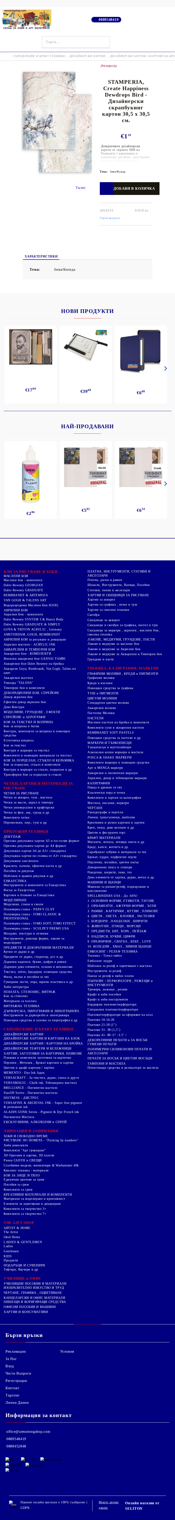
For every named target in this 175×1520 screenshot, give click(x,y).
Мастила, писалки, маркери (108, 803)
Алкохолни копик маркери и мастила (115, 752)
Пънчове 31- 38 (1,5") (104, 1030)
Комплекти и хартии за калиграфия (114, 797)
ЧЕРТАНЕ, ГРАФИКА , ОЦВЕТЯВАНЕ (33, 1292)
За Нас (11, 1359)
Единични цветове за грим (24, 1179)
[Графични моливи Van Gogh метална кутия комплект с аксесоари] (30, 346)
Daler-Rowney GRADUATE (23, 590)
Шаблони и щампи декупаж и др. (29, 876)
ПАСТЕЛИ (95, 718)
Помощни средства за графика (110, 688)
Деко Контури (14, 707)
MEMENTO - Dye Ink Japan (24, 1072)
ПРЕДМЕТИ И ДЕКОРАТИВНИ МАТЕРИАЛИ (39, 947)
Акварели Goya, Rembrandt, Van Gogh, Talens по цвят (40, 671)
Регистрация (16, 1381)
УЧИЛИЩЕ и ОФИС (22, 1278)
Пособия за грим (16, 1184)
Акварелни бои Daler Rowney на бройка (34, 663)
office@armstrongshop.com (28, 1431)
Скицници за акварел (104, 620)
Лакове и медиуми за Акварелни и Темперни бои (125, 654)
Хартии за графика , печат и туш (112, 604)
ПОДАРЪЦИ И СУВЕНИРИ (24, 1265)
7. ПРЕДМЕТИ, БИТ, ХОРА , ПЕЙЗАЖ (117, 931)
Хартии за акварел (101, 599)
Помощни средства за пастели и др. (115, 738)
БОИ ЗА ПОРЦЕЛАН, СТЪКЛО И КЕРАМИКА (39, 760)
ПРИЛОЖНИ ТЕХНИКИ (26, 831)
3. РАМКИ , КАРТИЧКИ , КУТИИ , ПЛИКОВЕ (123, 911)
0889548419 (108, 19)
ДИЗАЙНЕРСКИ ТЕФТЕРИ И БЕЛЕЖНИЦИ (38, 1048)
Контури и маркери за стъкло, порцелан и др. (38, 769)
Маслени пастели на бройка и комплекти (118, 722)
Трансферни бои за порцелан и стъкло (33, 774)
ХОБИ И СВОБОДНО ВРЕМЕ (26, 1136)
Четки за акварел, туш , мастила (28, 797)
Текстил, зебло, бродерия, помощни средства (38, 972)
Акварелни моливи (102, 708)
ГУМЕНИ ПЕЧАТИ (102, 1044)
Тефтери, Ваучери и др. (21, 1269)
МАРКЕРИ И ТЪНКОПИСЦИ (110, 743)
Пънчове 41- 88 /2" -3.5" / (107, 1035)
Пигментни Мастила (19, 1117)
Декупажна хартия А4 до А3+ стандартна (35, 851)
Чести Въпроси (18, 1373)
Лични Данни (17, 1402)
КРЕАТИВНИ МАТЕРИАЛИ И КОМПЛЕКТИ (38, 1194)
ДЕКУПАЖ (12, 836)
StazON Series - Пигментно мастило (31, 1093)
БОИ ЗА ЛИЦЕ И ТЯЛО (22, 1175)
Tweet (80, 188)
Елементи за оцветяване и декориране (32, 1203)
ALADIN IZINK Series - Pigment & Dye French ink (41, 1112)
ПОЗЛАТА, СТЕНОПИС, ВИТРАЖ (30, 992)
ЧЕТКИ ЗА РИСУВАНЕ (21, 793)
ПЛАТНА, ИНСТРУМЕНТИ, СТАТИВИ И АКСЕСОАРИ (119, 573)
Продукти (11, 1260)
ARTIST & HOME (17, 1228)
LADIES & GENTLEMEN (23, 1242)
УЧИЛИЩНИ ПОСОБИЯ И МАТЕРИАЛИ (35, 1283)
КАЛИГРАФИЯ (99, 783)
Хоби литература (16, 987)
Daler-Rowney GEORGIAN (23, 585)
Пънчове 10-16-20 (101, 1019)
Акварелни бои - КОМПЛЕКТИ (27, 653)
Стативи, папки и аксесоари (109, 590)
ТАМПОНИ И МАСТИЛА (107, 1063)
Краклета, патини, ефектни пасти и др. (33, 866)
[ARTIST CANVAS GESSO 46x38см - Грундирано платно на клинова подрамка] (85, 468)
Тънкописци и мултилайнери (109, 747)
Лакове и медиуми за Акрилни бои (114, 649)
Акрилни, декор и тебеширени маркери (117, 778)
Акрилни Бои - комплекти (23, 614)
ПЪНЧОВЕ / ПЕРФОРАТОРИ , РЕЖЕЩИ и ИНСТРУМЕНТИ (120, 983)
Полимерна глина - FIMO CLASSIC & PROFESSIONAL (32, 916)
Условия (67, 1351)
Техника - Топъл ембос (105, 955)
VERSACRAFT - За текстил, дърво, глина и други (41, 1077)
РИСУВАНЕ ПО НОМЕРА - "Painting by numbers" (41, 1140)
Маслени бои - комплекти (23, 580)
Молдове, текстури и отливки (26, 933)
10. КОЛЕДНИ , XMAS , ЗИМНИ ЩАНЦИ (119, 946)
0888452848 (16, 1446)
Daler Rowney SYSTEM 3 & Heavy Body (33, 619)
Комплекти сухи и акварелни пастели (116, 727)
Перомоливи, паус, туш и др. (26, 822)
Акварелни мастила (18, 678)
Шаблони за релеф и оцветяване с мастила (120, 966)
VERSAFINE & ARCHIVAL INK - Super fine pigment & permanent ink (43, 1105)
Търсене (12, 1395)
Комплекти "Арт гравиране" (25, 1150)
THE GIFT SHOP (19, 1223)
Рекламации (15, 1351)
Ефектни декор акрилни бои (25, 702)
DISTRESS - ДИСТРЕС (21, 1098)
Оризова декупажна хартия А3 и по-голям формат (41, 841)
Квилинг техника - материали (26, 1170)
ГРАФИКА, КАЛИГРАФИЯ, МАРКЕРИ (123, 668)
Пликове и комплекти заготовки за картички (37, 1057)
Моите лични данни (109, 1505)
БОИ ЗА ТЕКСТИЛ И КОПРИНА (28, 722)
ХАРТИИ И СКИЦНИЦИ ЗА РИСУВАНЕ (118, 595)
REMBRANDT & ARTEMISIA (26, 595)
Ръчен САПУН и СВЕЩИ (23, 1160)
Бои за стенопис (16, 996)
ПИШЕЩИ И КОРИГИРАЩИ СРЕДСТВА (35, 1302)
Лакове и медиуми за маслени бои (113, 644)
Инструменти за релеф (104, 971)
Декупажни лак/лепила (21, 861)
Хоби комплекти (16, 1145)
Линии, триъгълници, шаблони (111, 817)
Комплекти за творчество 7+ (25, 1213)
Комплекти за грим (18, 1189)
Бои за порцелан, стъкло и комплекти (32, 764)
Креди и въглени (100, 683)
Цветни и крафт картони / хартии (29, 1067)
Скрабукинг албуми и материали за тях (117, 852)
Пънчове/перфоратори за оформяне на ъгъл (120, 1014)
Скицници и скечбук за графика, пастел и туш (123, 625)
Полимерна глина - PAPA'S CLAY (29, 909)
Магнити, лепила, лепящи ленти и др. (116, 842)
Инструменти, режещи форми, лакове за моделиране (34, 940)
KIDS (8, 1256)
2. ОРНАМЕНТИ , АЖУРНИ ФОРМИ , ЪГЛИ (122, 906)
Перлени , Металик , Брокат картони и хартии (39, 1062)
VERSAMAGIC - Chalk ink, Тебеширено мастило (40, 1082)
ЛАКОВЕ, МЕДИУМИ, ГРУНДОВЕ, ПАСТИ (121, 639)
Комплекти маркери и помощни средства (118, 762)
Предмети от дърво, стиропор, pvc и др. (34, 956)
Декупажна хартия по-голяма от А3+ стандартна (40, 856)
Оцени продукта (110, 218)
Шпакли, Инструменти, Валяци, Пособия (119, 585)
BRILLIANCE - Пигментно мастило (31, 1087)
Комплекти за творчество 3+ (25, 1208)
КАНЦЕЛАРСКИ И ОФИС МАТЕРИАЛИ (34, 1297)
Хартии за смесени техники (108, 610)
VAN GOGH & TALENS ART (25, 600)
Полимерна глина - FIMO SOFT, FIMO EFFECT (40, 923)
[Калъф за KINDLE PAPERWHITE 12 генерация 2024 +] (140, 350)
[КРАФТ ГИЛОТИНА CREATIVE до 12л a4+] (85, 349)
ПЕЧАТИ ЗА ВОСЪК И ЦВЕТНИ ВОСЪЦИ (120, 1058)
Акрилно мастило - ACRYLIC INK (29, 644)
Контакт (12, 1388)
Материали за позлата (20, 1001)
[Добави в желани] (106, 188)
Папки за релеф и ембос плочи (111, 976)
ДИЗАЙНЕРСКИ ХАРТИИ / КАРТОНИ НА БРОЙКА (43, 1043)
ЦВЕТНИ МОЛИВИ (102, 698)
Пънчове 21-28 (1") (102, 1024)
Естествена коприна (18, 740)
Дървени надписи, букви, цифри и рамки (35, 961)
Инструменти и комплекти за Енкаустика (35, 885)
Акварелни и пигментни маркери (113, 773)
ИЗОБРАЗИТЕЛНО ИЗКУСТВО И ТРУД (34, 1287)
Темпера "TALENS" (18, 683)
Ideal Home (12, 1237)
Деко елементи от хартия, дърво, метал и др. (121, 877)
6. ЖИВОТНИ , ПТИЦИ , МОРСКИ (114, 926)
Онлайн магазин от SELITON (142, 1505)
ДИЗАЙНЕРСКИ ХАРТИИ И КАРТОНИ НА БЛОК (42, 1038)
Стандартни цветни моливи (108, 702)
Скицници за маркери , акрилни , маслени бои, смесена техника (124, 632)
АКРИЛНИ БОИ (16, 610)
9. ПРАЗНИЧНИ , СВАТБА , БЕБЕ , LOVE (119, 941)
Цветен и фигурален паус (107, 832)
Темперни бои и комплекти (24, 688)
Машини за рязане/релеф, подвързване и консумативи (118, 889)
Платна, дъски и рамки (105, 580)
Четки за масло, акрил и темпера (28, 802)
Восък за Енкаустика (19, 890)
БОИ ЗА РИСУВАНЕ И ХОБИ (30, 572)
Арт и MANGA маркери (105, 767)
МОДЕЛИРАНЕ (15, 900)
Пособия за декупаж (19, 871)
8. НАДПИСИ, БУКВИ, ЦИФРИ (111, 936)
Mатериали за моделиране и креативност (34, 1198)
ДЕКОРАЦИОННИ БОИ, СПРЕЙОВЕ (31, 693)
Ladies (8, 1246)
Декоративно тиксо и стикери (110, 867)
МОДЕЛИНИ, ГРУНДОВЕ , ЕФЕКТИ (32, 712)
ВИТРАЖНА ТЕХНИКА (22, 1006)
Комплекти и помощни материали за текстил (38, 755)
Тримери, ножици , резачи (108, 989)
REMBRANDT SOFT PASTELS (111, 732)
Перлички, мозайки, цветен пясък (113, 862)
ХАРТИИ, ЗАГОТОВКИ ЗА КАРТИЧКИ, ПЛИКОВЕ (43, 1053)
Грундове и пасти (101, 659)
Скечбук (94, 615)
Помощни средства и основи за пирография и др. (41, 1020)
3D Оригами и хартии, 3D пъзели (29, 1155)
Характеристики (41, 256)
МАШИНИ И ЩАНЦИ (104, 882)
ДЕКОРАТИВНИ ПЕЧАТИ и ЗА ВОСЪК (117, 1040)
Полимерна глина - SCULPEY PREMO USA (36, 928)
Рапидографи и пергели (105, 812)
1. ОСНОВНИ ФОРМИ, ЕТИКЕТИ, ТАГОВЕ (121, 901)
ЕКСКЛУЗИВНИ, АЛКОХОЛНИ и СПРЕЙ (35, 1122)
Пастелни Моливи (101, 713)
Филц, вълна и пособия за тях (26, 977)
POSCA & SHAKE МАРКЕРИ (109, 757)
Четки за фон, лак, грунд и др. (27, 812)
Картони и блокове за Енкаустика (29, 895)
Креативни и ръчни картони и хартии (116, 822)
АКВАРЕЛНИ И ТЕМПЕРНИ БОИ (29, 649)
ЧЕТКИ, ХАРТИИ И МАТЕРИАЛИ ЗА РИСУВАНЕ (38, 786)
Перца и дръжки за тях (105, 787)
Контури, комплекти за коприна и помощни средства (37, 733)
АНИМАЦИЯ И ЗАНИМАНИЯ (31, 1131)
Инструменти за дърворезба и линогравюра (36, 1015)
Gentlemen (11, 1251)
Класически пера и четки (106, 792)
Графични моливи (101, 678)
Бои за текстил (15, 745)
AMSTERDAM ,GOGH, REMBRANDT (32, 634)
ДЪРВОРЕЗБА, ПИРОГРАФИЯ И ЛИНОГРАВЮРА (41, 1011)
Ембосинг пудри (100, 961)
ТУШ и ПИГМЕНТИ (103, 693)
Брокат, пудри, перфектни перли (112, 857)
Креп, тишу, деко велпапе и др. (111, 827)
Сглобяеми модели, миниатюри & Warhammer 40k (41, 1165)
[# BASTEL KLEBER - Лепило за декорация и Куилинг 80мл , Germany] (31, 474)
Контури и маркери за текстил (26, 750)
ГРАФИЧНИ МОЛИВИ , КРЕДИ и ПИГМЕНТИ (123, 673)
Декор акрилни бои (18, 697)
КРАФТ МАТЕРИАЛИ (104, 838)
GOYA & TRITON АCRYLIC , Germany (33, 629)
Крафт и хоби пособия (104, 994)
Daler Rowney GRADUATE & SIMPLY (32, 624)
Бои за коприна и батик (21, 726)
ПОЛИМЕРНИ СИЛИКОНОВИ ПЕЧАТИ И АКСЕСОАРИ (120, 1051)
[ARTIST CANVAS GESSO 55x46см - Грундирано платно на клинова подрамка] (140, 468)
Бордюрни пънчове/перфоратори (112, 1004)
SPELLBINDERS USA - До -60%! (113, 896)
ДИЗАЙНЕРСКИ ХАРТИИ (87, 56)
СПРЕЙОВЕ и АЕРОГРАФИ (25, 717)
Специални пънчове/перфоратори (113, 1009)
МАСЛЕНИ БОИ (16, 576)
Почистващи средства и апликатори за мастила (123, 1067)
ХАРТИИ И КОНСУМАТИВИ (26, 1312)
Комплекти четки (16, 817)
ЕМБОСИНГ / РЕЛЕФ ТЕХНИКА (113, 951)
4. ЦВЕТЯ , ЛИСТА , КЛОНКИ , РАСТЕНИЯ (121, 916)
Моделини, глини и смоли (24, 904)
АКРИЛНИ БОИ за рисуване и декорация (35, 639)
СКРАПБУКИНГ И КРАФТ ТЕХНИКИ (39, 56)
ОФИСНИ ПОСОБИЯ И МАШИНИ (30, 1307)
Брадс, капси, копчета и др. (108, 847)
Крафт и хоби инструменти (108, 999)
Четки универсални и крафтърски (29, 807)
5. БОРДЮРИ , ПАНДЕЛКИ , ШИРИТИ (118, 921)
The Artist (11, 1232)
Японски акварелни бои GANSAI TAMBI (34, 658)
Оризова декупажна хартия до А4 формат (35, 846)
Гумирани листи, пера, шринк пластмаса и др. (39, 982)
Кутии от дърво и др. (20, 951)
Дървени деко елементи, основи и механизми (38, 967)
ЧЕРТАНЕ (95, 808)
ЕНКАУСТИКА (15, 881)
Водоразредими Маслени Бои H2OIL (31, 605)
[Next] (164, 368)
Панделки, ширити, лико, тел (110, 872)
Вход (9, 1366)
